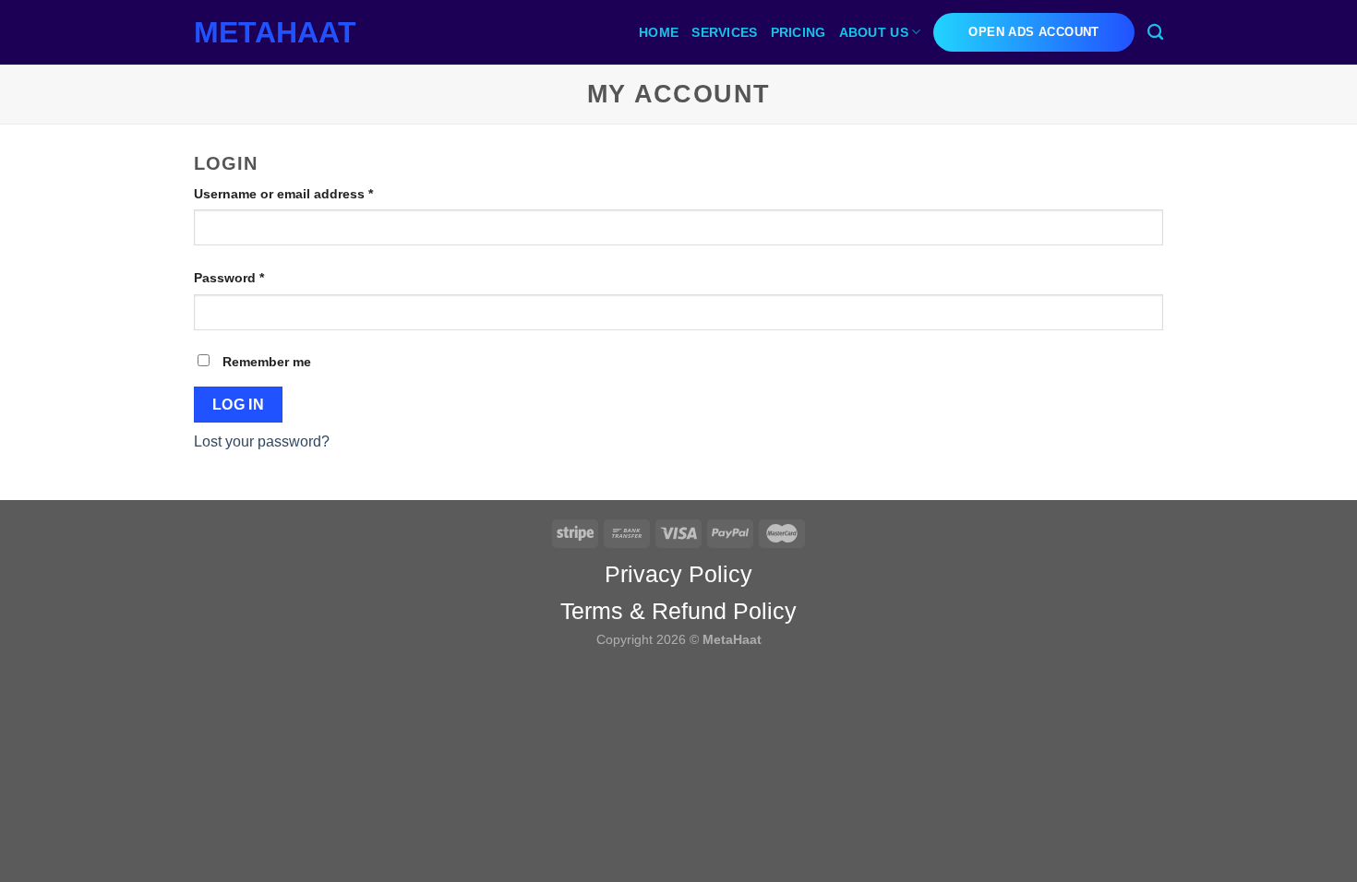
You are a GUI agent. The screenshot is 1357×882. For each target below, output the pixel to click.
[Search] (1155, 33)
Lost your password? (262, 441)
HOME (658, 32)
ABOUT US (873, 32)
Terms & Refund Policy (678, 611)
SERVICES (724, 32)
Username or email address (311, 193)
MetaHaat (275, 32)
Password (257, 277)
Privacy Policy (678, 574)
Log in (238, 404)
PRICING (798, 32)
